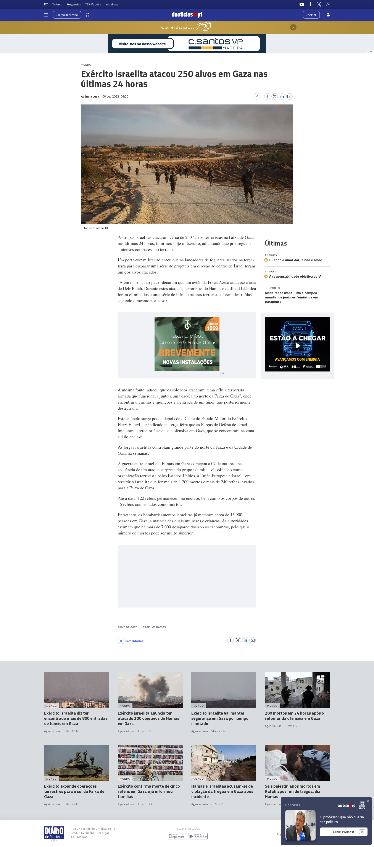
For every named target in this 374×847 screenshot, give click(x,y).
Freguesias (74, 4)
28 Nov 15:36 (219, 804)
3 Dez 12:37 (71, 731)
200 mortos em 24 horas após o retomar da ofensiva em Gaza (294, 716)
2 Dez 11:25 (292, 726)
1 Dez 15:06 (144, 731)
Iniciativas (112, 4)
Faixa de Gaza (127, 627)
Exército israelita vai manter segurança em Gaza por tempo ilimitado (219, 718)
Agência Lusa (52, 731)
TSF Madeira (93, 4)
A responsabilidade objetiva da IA (295, 276)
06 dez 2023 (115, 96)
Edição (67, 14)
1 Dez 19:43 (144, 804)
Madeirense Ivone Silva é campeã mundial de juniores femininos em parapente (291, 297)
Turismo (57, 4)
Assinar (311, 14)
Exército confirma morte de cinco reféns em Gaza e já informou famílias (149, 791)
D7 (46, 4)
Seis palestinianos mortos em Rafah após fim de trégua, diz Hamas (292, 791)
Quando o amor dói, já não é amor (295, 259)
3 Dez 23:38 (71, 804)
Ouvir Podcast (344, 831)
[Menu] (46, 15)
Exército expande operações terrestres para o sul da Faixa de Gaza (74, 791)
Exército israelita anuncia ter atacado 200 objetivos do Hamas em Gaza (148, 718)
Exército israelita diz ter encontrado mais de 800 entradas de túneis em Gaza (75, 718)
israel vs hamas (154, 627)
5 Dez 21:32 (218, 731)
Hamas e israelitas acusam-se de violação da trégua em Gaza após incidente (222, 791)
